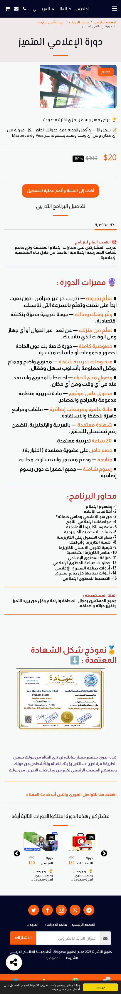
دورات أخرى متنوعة (50, 22)
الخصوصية (53, 958)
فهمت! (100, 987)
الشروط (72, 958)
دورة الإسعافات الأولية (85, 861)
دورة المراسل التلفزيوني (45, 861)
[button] (115, 8)
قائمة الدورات (79, 22)
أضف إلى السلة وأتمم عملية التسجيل (80, 842)
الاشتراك (23, 937)
